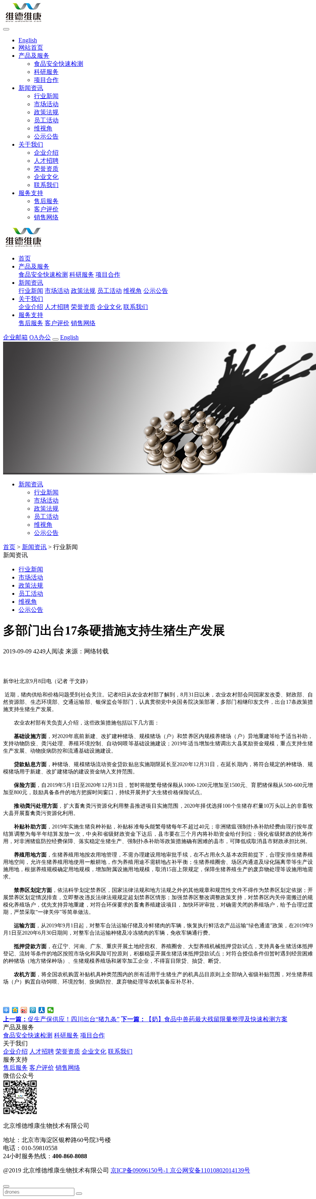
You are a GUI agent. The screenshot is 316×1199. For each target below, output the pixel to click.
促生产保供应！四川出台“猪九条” (61, 1019)
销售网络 (46, 217)
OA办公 (40, 337)
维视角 (43, 128)
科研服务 (46, 71)
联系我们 (46, 185)
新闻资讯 (34, 547)
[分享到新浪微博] (24, 1010)
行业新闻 (46, 96)
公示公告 (46, 136)
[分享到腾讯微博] (33, 1010)
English (69, 337)
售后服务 (46, 201)
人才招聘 (46, 160)
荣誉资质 (46, 168)
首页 (9, 547)
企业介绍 (46, 152)
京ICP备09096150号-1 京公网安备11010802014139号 (180, 1170)
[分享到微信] (50, 1010)
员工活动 (46, 120)
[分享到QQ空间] (15, 1010)
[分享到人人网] (42, 1010)
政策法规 (46, 112)
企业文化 (46, 177)
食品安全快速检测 (58, 63)
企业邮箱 (15, 337)
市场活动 (46, 104)
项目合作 (46, 80)
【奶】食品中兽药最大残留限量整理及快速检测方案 (204, 1019)
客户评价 (46, 209)
